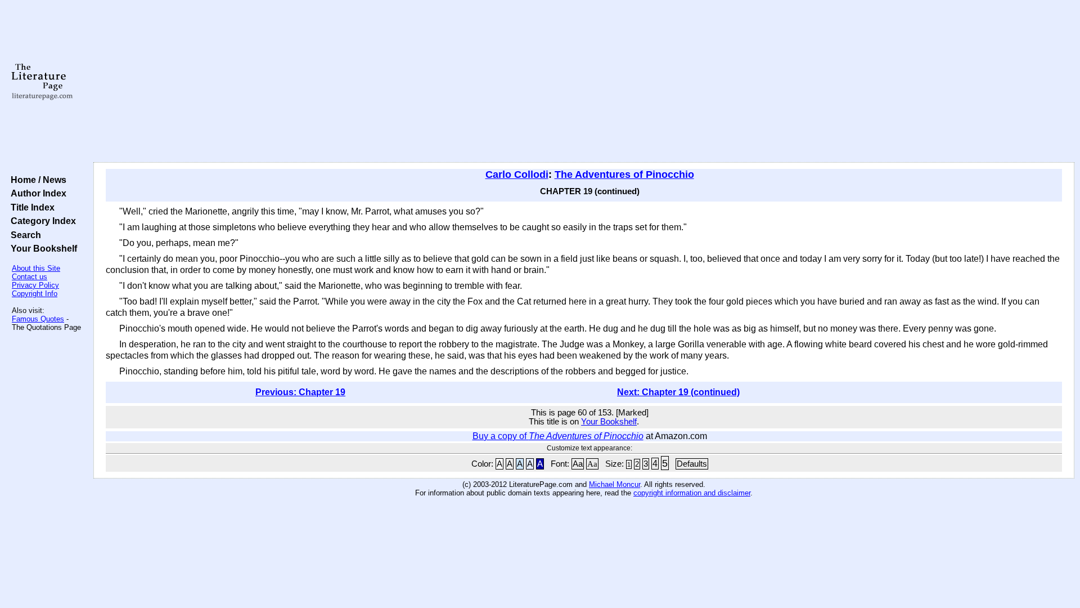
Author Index (36, 193)
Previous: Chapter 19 (300, 392)
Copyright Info (34, 293)
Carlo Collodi (516, 174)
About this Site (36, 268)
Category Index (41, 221)
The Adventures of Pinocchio (624, 174)
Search (23, 235)
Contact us (29, 276)
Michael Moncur (614, 484)
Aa (578, 463)
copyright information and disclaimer (691, 493)
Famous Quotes (38, 319)
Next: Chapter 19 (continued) (678, 392)
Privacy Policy (35, 285)
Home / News (36, 180)
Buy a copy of (558, 436)
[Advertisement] (583, 81)
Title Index (30, 207)
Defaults (692, 463)
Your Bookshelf (41, 248)
